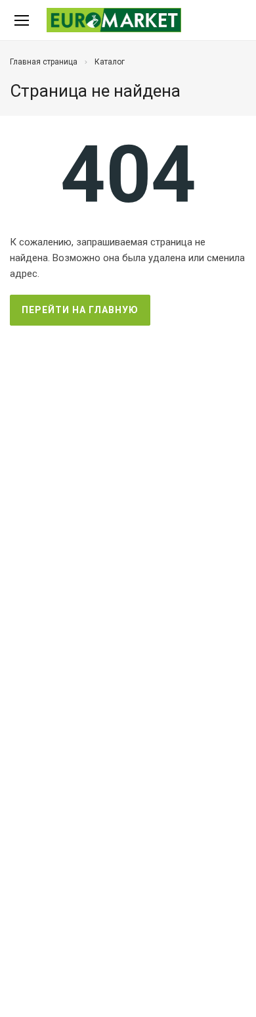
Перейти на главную (80, 310)
